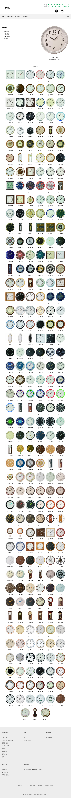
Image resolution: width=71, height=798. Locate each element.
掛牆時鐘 (17, 16)
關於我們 (20, 785)
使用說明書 (5, 772)
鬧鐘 (3, 757)
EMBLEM (4, 737)
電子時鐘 (4, 754)
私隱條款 (32, 785)
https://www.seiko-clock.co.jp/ (33, 769)
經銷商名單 (49, 737)
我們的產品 (10, 16)
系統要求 (40, 785)
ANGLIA (46, 795)
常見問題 (4, 769)
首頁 (3, 16)
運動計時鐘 (5, 743)
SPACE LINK (5, 746)
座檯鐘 (4, 748)
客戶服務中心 (5, 775)
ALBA (25, 737)
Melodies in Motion (7, 740)
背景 (26, 785)
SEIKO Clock (27, 740)
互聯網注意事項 (49, 785)
